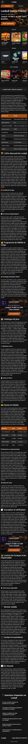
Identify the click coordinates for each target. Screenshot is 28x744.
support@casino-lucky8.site (19, 738)
